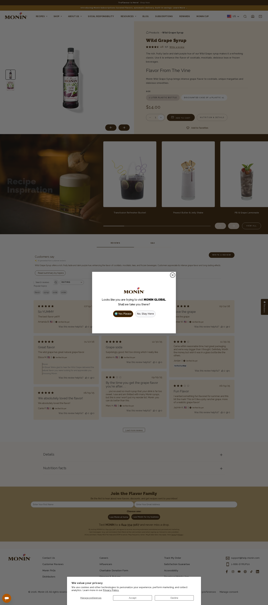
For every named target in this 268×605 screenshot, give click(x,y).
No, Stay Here (145, 313)
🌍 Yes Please (123, 313)
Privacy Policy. (111, 590)
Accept (132, 598)
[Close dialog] (172, 275)
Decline (174, 598)
